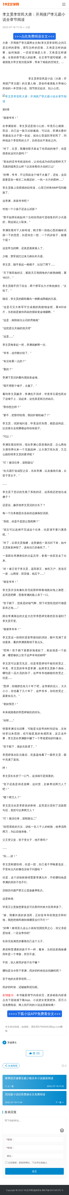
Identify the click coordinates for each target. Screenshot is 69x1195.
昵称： (10, 1139)
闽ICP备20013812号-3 (52, 1190)
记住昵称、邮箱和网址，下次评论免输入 (27, 1162)
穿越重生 (12, 1042)
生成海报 (12, 1065)
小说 (27, 27)
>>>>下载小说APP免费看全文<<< (35, 1014)
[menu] (63, 4)
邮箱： (10, 1147)
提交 (34, 1171)
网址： (10, 1155)
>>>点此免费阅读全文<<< (34, 36)
